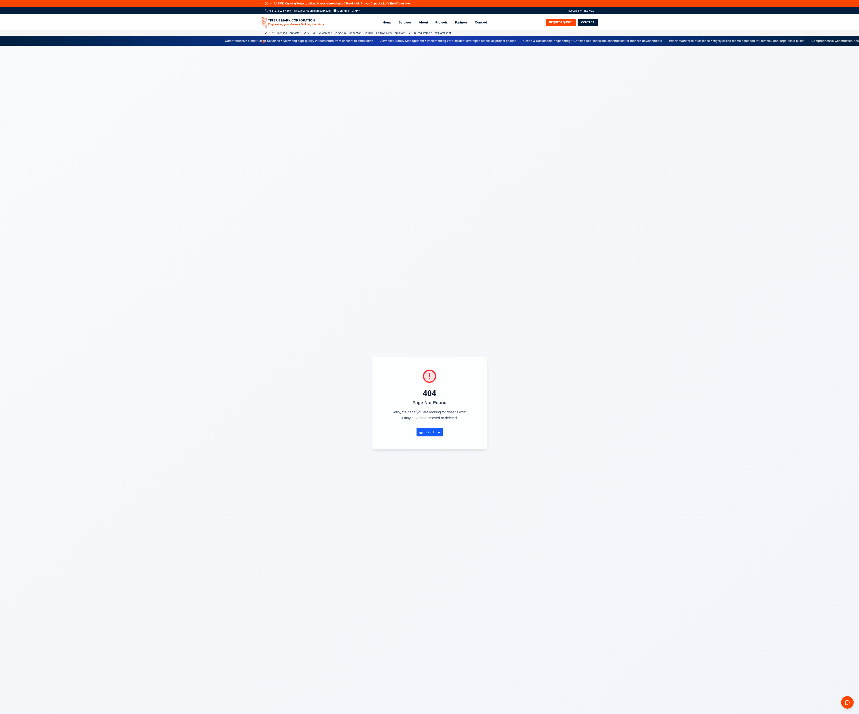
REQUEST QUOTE (560, 22)
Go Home (433, 432)
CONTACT (587, 22)
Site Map (588, 10)
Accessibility (574, 10)
